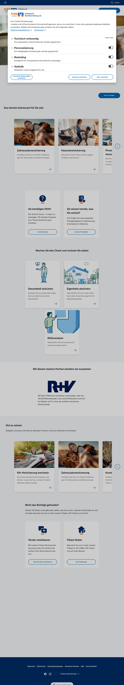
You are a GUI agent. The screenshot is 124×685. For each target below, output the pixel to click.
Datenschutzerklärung (20, 30)
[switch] (110, 47)
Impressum (39, 30)
